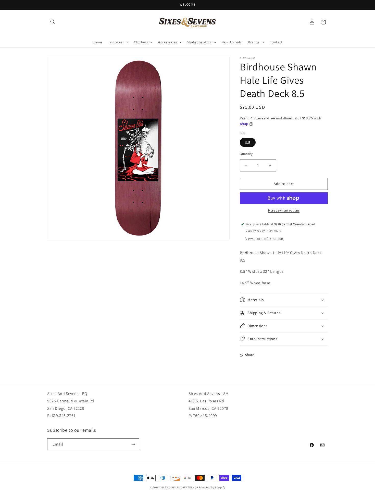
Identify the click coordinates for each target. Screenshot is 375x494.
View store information (264, 238)
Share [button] (249, 354)
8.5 (247, 142)
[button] (52, 22)
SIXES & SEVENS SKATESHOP (179, 487)
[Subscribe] (133, 444)
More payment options (283, 210)
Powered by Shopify (212, 487)
